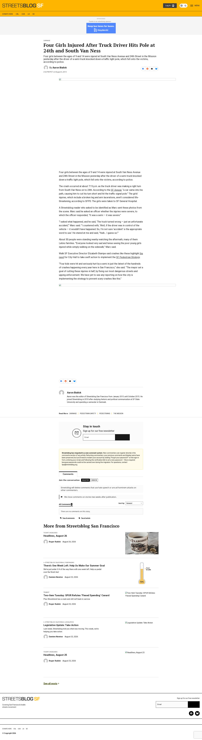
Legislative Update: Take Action (60, 625)
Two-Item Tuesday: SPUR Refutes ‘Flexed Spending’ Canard (76, 595)
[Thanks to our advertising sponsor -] (101, 28)
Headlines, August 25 (55, 654)
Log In (168, 5)
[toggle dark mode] (184, 6)
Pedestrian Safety (88, 413)
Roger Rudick (55, 542)
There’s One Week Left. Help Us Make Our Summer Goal (74, 565)
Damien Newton (56, 577)
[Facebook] (191, 713)
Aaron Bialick (59, 67)
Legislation (69, 622)
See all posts (50, 683)
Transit (46, 592)
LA (29, 14)
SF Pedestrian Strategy (128, 257)
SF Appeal (116, 190)
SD (33, 14)
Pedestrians (104, 413)
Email (87, 437)
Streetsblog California (54, 562)
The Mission (118, 413)
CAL (17, 14)
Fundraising (69, 562)
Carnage (46, 40)
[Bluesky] (197, 713)
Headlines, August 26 (55, 535)
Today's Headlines (50, 532)
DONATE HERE (7, 14)
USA (23, 14)
